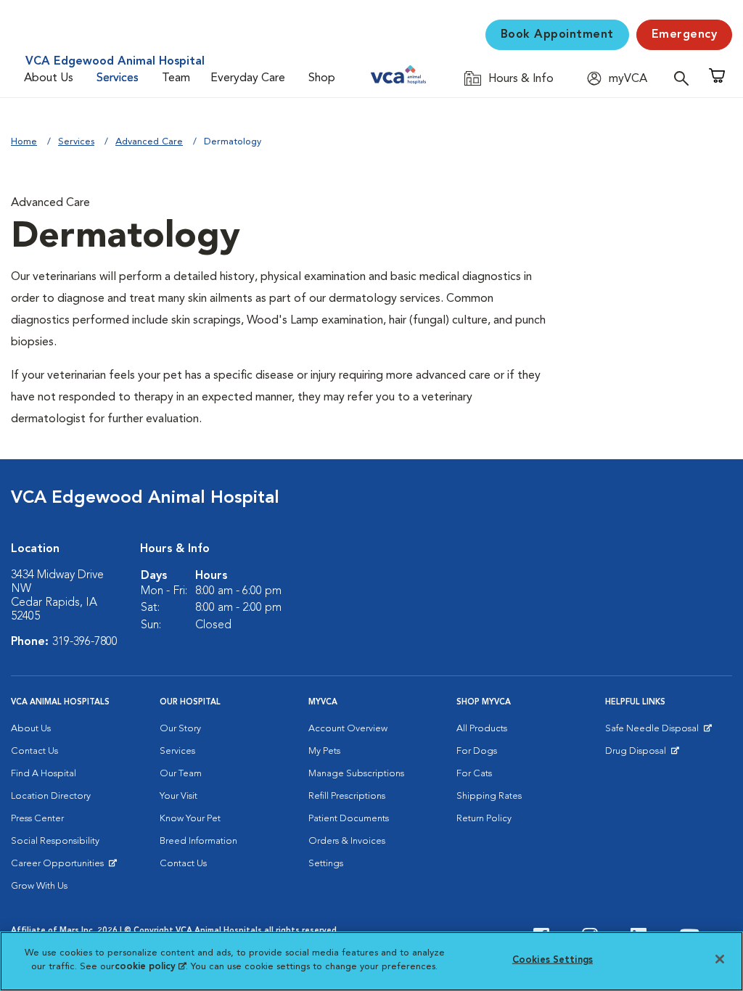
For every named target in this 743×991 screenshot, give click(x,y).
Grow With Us (39, 886)
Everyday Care (247, 78)
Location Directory (51, 796)
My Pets (324, 751)
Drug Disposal (641, 754)
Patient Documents (348, 818)
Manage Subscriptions (356, 773)
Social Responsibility (55, 841)
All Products (481, 728)
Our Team (181, 773)
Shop (321, 78)
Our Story (180, 728)
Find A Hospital (43, 773)
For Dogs (476, 751)
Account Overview (347, 728)
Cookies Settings (552, 960)
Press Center (37, 818)
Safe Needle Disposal (654, 732)
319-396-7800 (85, 642)
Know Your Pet (190, 818)
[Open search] (684, 78)
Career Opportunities (60, 867)
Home (24, 142)
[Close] (720, 959)
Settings (325, 863)
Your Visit (178, 796)
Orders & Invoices (346, 841)
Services (118, 78)
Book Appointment (557, 35)
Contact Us (34, 751)
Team (176, 78)
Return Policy (484, 818)
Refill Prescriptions (346, 796)
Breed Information (198, 841)
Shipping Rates (489, 796)
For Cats (474, 773)
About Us (48, 78)
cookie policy (150, 966)
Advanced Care (149, 142)
